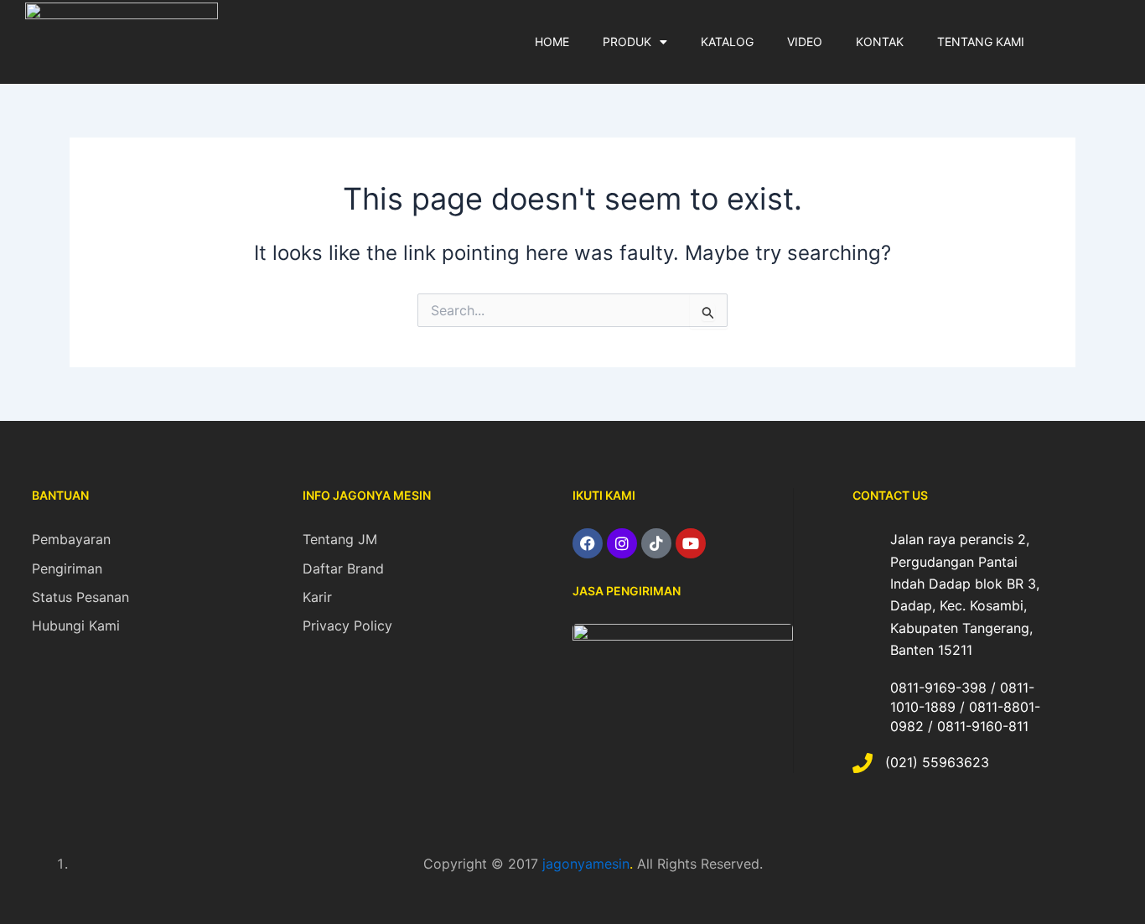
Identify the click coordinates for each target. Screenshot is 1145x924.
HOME (552, 41)
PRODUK (627, 41)
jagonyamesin (585, 863)
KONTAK (880, 41)
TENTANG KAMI (980, 41)
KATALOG (727, 41)
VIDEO (804, 41)
